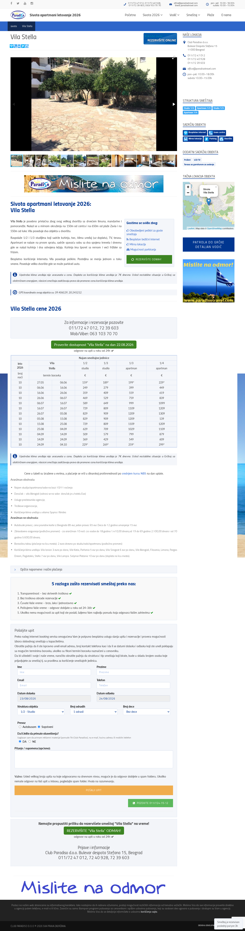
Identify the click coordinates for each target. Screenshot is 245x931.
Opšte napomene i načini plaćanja (41, 569)
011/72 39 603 (196, 63)
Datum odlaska (105, 693)
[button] (174, 58)
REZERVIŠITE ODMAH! (148, 259)
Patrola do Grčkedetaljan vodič (208, 244)
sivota (14, 26)
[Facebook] (11, 3)
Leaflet (191, 228)
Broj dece (128, 706)
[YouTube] (25, 3)
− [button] (188, 192)
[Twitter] (18, 3)
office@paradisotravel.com (186, 3)
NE (34, 741)
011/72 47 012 (196, 55)
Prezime (101, 666)
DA (24, 741)
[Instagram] (32, 3)
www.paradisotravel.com (186, 5)
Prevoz (21, 722)
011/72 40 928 (196, 59)
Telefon (101, 680)
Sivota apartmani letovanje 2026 (55, 15)
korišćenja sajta (149, 911)
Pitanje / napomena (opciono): (33, 748)
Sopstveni (47, 726)
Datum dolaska (26, 693)
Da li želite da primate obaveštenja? (38, 733)
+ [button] (188, 187)
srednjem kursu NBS (134, 473)
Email (20, 680)
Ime (19, 666)
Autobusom (29, 726)
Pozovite (152, 803)
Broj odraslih (77, 706)
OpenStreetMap (214, 228)
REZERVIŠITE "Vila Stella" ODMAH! (94, 830)
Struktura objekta (27, 706)
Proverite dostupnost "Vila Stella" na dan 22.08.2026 (93, 344)
